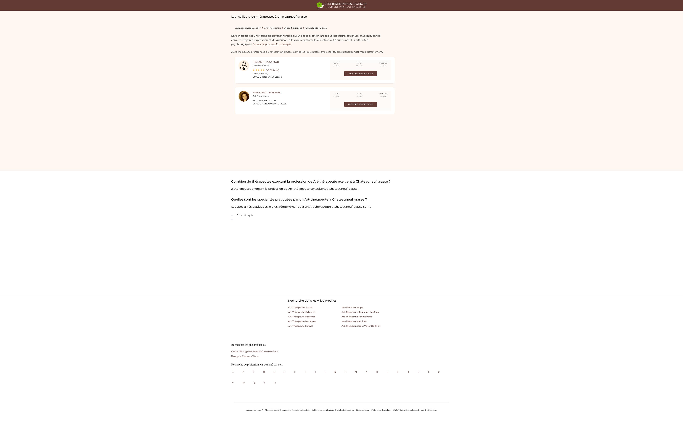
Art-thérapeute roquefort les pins (360, 312)
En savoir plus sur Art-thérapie (272, 44)
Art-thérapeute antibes (354, 321)
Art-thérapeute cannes (300, 326)
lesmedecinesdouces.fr (248, 28)
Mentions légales (272, 410)
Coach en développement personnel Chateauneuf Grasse (254, 351)
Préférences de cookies (381, 410)
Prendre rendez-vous (360, 73)
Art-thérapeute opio (353, 307)
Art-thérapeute (272, 28)
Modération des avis (345, 410)
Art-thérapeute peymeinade (357, 316)
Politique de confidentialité (323, 410)
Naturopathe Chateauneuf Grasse (245, 356)
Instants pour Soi (266, 62)
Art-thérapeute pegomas (301, 316)
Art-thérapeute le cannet (302, 321)
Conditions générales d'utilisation (295, 410)
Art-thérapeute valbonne (301, 312)
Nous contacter (362, 410)
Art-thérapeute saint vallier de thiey (361, 326)
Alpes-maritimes (293, 28)
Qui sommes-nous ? (254, 410)
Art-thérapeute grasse (300, 307)
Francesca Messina (267, 92)
